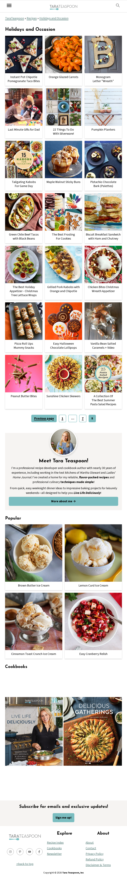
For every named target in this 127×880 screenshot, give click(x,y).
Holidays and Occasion (53, 18)
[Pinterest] (20, 851)
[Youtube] (29, 851)
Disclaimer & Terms (98, 865)
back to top (25, 864)
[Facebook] (39, 851)
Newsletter (54, 854)
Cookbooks (54, 848)
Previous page (44, 418)
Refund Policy (95, 859)
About (90, 843)
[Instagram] (10, 851)
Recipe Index (55, 843)
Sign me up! (63, 817)
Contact (91, 848)
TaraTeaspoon (14, 18)
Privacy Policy (94, 854)
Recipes (32, 18)
